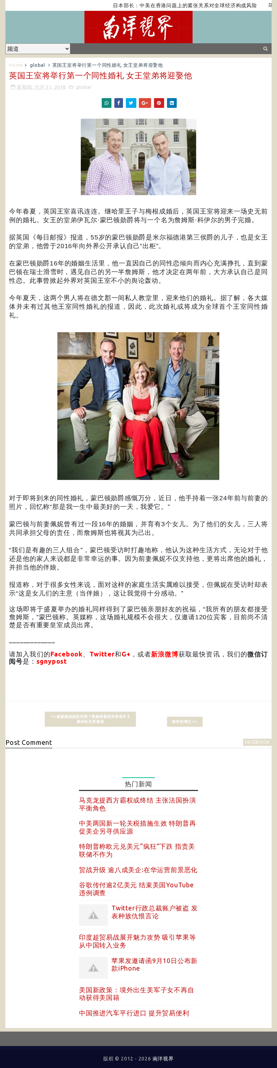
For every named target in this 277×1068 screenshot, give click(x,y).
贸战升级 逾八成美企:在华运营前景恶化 (138, 869)
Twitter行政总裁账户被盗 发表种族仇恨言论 (154, 911)
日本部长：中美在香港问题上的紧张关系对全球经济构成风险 (171, 5)
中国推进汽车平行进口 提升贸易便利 (134, 1012)
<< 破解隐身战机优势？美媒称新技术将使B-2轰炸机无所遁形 (90, 719)
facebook (257, 742)
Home (16, 64)
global (37, 64)
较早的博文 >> (184, 722)
